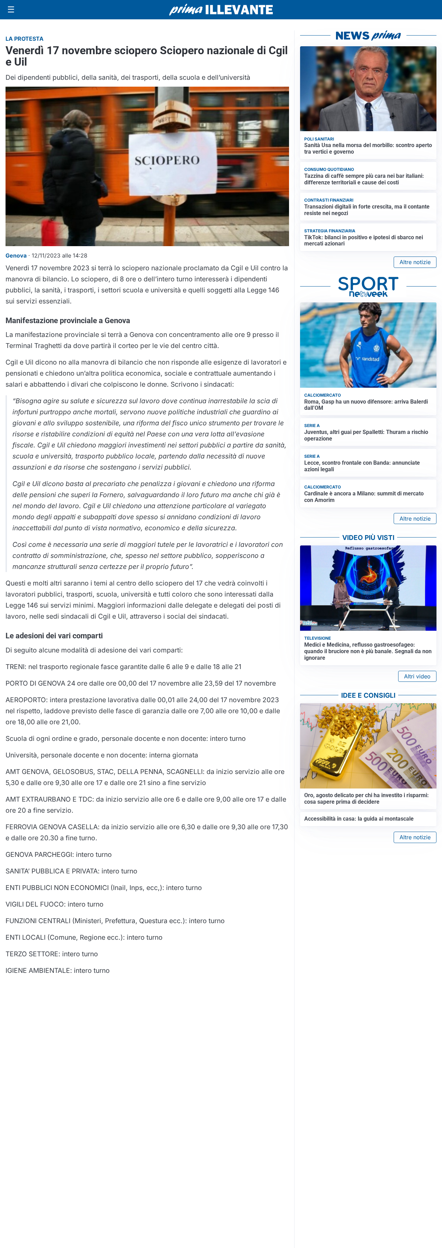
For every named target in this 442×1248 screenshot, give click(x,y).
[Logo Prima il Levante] (221, 9)
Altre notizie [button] (415, 262)
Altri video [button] (417, 676)
